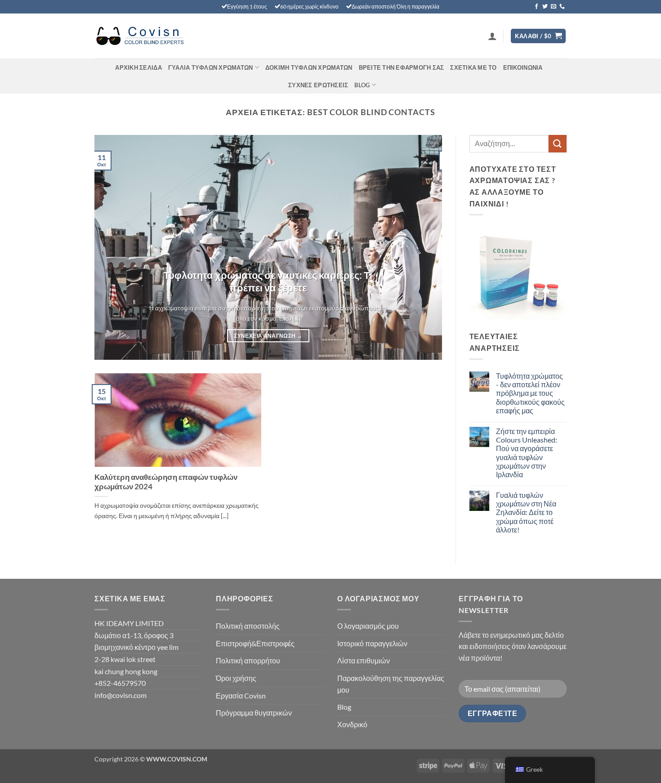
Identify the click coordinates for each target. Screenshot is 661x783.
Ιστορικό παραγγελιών (372, 643)
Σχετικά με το (473, 67)
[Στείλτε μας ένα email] (553, 7)
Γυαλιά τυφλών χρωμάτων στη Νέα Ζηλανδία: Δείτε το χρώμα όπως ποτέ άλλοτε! (526, 512)
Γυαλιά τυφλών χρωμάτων (210, 67)
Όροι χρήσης (236, 678)
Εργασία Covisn (241, 695)
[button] (492, 36)
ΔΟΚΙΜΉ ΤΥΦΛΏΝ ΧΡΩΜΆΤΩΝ (309, 67)
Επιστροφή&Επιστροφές (255, 643)
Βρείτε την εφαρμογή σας (401, 67)
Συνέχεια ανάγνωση (268, 336)
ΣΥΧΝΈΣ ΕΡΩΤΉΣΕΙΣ (318, 85)
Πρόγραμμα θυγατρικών (254, 712)
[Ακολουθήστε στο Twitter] (545, 7)
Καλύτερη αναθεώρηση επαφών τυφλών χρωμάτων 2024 (165, 482)
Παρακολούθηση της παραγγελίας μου (390, 684)
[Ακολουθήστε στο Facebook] (536, 7)
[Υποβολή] (558, 143)
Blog (362, 85)
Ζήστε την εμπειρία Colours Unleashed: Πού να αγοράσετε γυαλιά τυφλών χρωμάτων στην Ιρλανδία (526, 453)
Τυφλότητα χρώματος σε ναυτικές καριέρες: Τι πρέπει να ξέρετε (268, 281)
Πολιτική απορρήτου (248, 660)
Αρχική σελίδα (138, 67)
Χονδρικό (352, 724)
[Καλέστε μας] (562, 7)
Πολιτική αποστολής (248, 626)
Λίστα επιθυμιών (363, 660)
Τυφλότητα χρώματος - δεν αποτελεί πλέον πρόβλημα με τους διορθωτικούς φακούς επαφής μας (530, 393)
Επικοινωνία (523, 67)
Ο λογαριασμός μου (368, 626)
